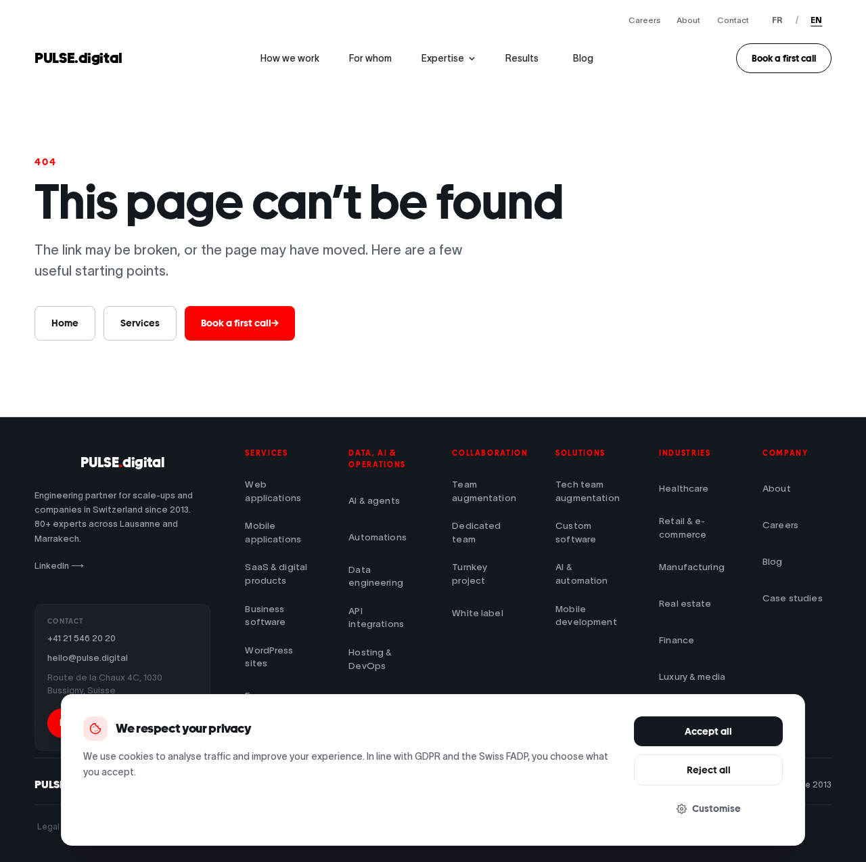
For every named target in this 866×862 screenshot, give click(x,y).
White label (477, 613)
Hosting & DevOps (370, 659)
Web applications (273, 491)
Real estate (685, 604)
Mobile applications (273, 532)
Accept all (708, 731)
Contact (733, 20)
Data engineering (375, 576)
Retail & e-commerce (682, 528)
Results (522, 58)
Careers (644, 20)
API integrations (376, 618)
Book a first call (784, 58)
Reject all (709, 769)
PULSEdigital (122, 462)
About (688, 20)
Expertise (442, 58)
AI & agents (374, 501)
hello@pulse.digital (87, 658)
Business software (265, 616)
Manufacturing (692, 567)
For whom (370, 58)
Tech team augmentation (587, 491)
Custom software (575, 532)
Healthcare (683, 488)
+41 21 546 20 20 (81, 638)
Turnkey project (469, 574)
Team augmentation (484, 491)
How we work (289, 58)
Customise (716, 808)
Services (140, 323)
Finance (676, 640)
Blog (583, 58)
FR (777, 20)
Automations (377, 537)
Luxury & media (692, 677)
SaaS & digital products (276, 574)
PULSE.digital (78, 57)
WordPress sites (269, 657)
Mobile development (586, 616)
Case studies (792, 598)
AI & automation (581, 574)
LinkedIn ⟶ (59, 566)
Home (64, 323)
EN (816, 20)
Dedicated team (476, 532)
